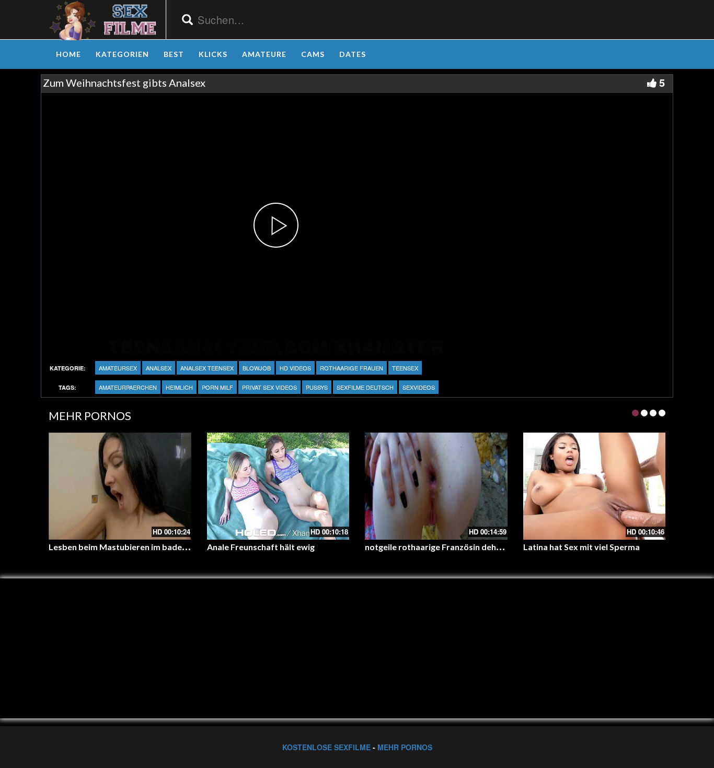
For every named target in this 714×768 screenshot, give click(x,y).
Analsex (158, 368)
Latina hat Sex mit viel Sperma (581, 547)
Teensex (405, 368)
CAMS (313, 54)
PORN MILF (217, 387)
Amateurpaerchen (128, 387)
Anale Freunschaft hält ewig (261, 547)
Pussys (317, 387)
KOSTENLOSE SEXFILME (326, 747)
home (68, 54)
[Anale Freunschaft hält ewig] (278, 486)
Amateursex (118, 368)
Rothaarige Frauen (351, 368)
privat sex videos (269, 387)
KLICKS (213, 54)
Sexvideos (418, 387)
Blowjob (257, 368)
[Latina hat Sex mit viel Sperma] (594, 486)
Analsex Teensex (207, 368)
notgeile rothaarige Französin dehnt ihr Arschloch (461, 547)
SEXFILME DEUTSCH (365, 387)
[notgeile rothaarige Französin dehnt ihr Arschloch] (436, 486)
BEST (174, 54)
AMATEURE (264, 54)
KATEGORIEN (122, 54)
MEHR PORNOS (404, 747)
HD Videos (295, 368)
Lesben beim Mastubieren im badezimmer (130, 547)
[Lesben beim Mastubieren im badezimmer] (120, 486)
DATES (352, 54)
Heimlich (179, 387)
